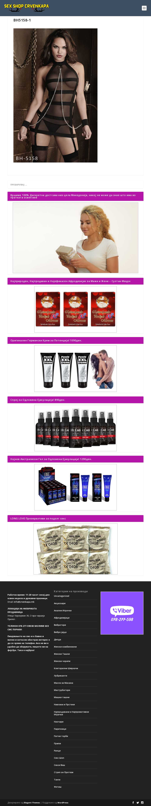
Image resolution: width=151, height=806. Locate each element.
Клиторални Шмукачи (66, 668)
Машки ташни (61, 697)
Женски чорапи (62, 661)
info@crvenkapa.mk (24, 601)
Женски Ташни (62, 653)
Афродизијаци (61, 617)
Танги (57, 779)
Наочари (58, 721)
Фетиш (57, 786)
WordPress (63, 802)
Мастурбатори (62, 690)
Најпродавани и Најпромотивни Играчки (71, 713)
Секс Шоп (59, 757)
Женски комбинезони (65, 646)
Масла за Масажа (63, 682)
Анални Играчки (63, 610)
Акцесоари (59, 603)
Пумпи (57, 743)
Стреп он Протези (63, 772)
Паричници (60, 728)
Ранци (57, 750)
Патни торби (61, 736)
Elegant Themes (32, 802)
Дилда (57, 639)
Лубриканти (60, 675)
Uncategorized (61, 596)
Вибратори (60, 625)
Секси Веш (59, 765)
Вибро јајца (60, 632)
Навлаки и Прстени (64, 704)
